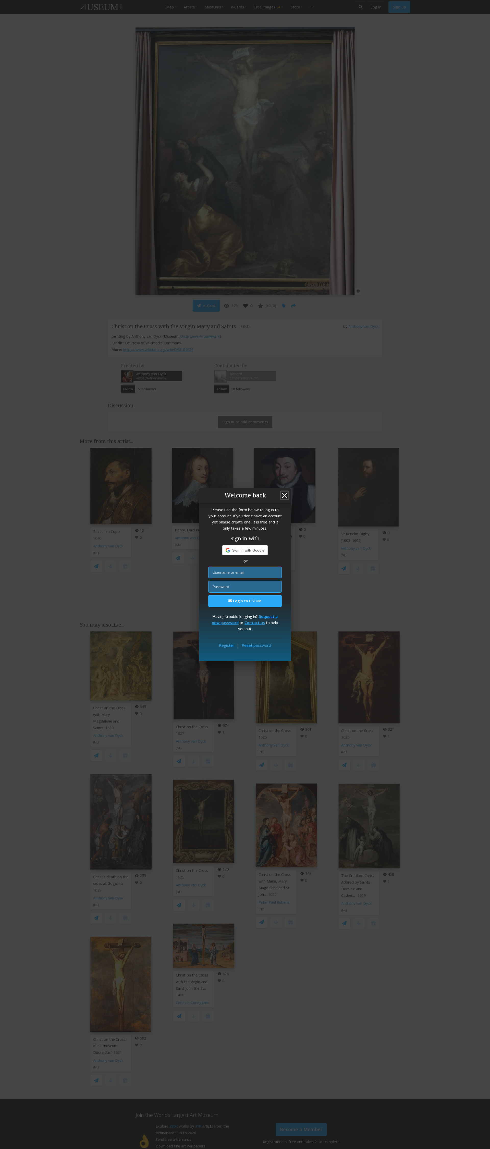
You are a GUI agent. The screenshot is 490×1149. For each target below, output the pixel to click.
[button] (245, 550)
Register (226, 645)
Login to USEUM (247, 600)
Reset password (256, 645)
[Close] (284, 495)
